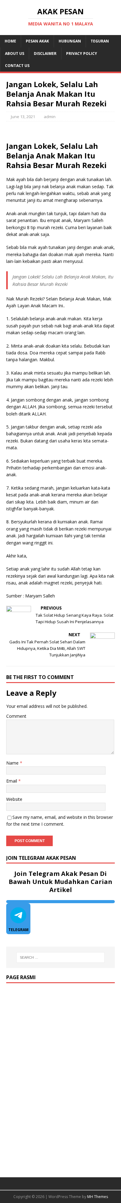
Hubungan (70, 41)
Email (12, 781)
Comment (16, 716)
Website (14, 799)
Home (10, 41)
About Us (14, 53)
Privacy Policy (81, 53)
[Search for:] (61, 957)
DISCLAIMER (45, 53)
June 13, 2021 (23, 116)
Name (13, 763)
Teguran (100, 41)
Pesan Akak (37, 41)
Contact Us (17, 65)
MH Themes (97, 1196)
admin (50, 116)
